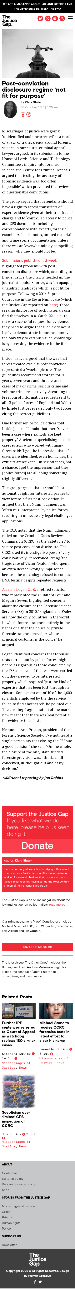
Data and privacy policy (18, 1184)
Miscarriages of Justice (18, 1206)
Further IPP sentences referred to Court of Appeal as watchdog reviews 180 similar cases (18, 1034)
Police (6, 1229)
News (23, 1067)
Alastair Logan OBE (18, 589)
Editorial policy (12, 1179)
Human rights (11, 1223)
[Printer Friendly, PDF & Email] (4, 801)
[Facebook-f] (35, 1282)
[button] (62, 18)
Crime (6, 1212)
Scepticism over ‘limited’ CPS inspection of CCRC (16, 1119)
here (53, 304)
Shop (5, 1190)
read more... (57, 905)
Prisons (7, 1218)
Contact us (9, 1173)
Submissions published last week (29, 260)
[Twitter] (40, 1282)
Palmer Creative (39, 1276)
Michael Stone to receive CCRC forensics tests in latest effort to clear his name (54, 1032)
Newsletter (9, 1245)
